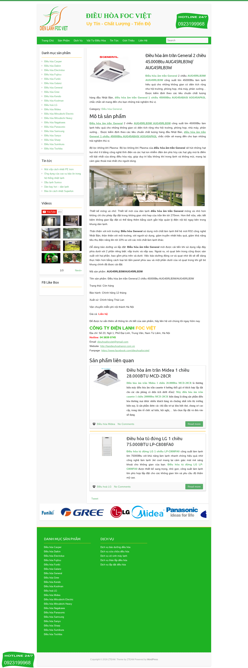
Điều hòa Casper (53, 61)
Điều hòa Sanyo (52, 135)
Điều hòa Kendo (52, 96)
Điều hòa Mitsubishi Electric (59, 113)
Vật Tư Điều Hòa (96, 40)
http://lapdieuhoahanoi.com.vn (117, 346)
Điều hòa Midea (106, 424)
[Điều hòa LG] (120, 512)
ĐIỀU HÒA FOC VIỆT (118, 15)
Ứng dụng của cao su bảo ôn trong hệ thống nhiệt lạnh (62, 175)
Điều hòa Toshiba (53, 148)
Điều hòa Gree (51, 92)
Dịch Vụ (78, 40)
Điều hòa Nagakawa (54, 122)
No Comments (126, 424)
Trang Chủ (48, 40)
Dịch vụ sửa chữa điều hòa (114, 551)
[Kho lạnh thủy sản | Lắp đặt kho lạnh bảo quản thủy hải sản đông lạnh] (72, 233)
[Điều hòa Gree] (82, 512)
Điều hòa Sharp (52, 140)
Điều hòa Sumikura (54, 144)
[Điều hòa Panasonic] (182, 512)
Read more (194, 424)
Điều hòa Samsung (54, 131)
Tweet (94, 498)
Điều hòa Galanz (53, 83)
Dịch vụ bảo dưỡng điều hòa (115, 547)
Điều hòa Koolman (54, 100)
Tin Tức (114, 40)
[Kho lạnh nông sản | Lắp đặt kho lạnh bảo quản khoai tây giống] (51, 258)
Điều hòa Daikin (52, 65)
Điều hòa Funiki (52, 79)
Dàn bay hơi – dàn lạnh (56, 186)
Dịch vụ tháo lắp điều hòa (113, 560)
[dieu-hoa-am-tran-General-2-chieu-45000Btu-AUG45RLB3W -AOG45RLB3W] (110, 52)
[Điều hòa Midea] (147, 512)
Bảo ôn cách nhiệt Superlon (58, 191)
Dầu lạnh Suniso (53, 182)
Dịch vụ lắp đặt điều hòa (113, 564)
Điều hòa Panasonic (54, 126)
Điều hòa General (111, 108)
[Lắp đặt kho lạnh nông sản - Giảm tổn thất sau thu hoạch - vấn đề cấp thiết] (72, 258)
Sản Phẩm (64, 40)
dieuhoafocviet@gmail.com (112, 341)
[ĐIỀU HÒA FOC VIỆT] (54, 18)
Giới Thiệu (129, 40)
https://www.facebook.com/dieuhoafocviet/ (125, 350)
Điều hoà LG (104, 486)
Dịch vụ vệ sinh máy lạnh (113, 556)
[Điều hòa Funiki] (48, 512)
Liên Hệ (143, 40)
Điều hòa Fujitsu (52, 74)
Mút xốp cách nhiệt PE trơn (59, 169)
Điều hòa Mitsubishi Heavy (58, 118)
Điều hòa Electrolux (54, 70)
